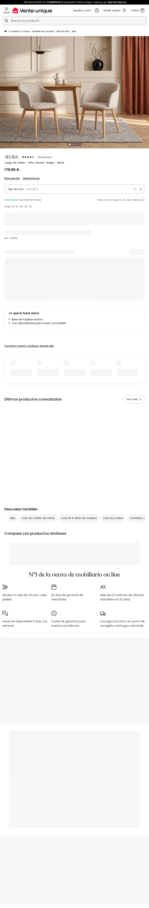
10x (21, 206)
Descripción (12, 178)
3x (16, 206)
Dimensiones (31, 178)
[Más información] (143, 199)
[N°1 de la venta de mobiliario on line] (32, 10)
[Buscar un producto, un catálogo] (6, 21)
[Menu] (6, 9)
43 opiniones (44, 157)
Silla (74, 31)
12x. (26, 206)
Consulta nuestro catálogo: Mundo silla (29, 346)
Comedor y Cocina (19, 31)
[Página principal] (5, 31)
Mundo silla (63, 31)
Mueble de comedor (43, 31)
